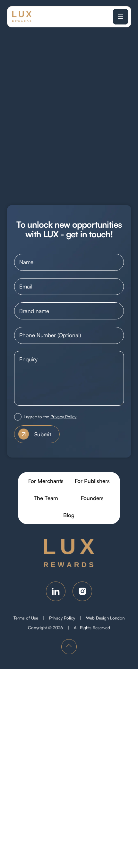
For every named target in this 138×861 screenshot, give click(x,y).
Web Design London (105, 617)
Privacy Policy (63, 416)
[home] (21, 16)
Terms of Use (25, 617)
